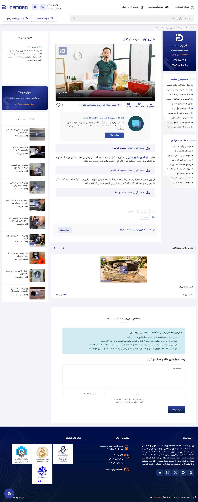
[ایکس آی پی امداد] (175, 472)
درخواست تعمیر (44, 18)
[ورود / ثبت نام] (35, 7)
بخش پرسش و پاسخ (16, 18)
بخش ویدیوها (183, 27)
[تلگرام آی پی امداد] (183, 472)
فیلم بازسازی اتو (185, 287)
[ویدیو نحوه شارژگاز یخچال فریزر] (37, 240)
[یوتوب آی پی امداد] (159, 472)
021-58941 (179, 60)
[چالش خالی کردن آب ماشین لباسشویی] (37, 275)
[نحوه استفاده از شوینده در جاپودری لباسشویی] (37, 205)
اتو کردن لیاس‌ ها (139, 157)
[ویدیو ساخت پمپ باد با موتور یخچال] (37, 258)
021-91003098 (179, 65)
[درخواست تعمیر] (9, 493)
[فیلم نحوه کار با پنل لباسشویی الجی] (37, 152)
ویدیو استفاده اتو (109, 105)
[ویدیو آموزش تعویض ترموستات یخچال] (37, 187)
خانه (194, 27)
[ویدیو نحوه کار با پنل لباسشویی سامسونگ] (37, 293)
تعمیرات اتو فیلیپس (118, 170)
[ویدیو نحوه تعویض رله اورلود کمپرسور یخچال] (37, 222)
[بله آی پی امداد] (190, 472)
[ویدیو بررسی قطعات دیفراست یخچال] (37, 169)
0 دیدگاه (128, 106)
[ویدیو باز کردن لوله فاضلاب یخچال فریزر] (37, 134)
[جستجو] (74, 18)
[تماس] (43, 7)
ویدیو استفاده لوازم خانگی (91, 105)
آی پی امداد (159, 497)
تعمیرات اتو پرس (119, 148)
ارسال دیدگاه (114, 135)
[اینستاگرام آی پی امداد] (167, 472)
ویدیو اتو (145, 217)
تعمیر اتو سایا (120, 192)
